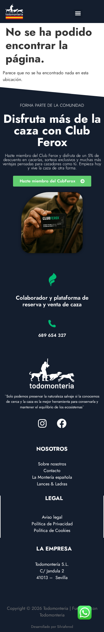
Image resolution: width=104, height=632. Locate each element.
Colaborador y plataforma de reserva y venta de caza (52, 301)
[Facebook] (62, 423)
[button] (78, 13)
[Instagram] (42, 423)
